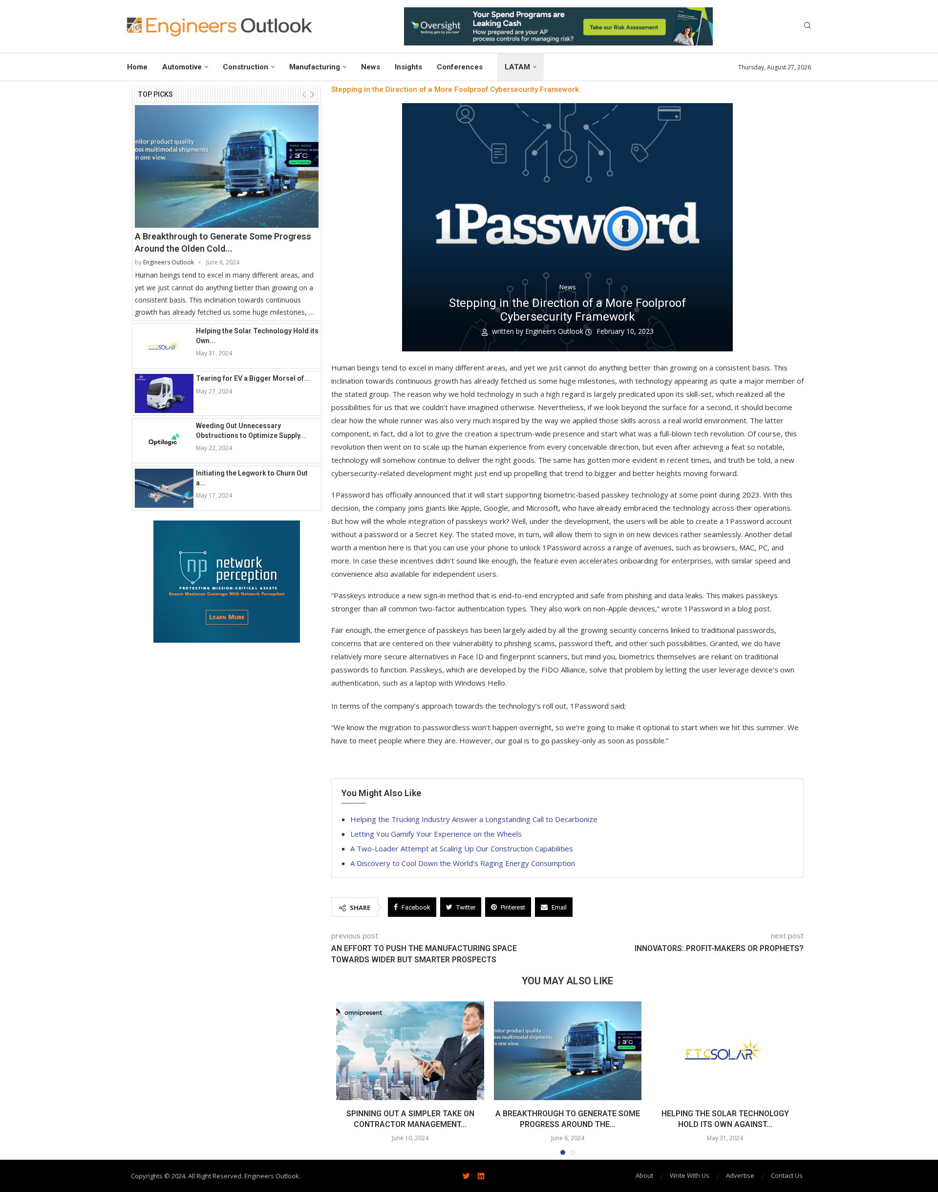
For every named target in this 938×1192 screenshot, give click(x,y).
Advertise (740, 1175)
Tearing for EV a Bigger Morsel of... (253, 378)
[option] (558, 26)
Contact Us (787, 1175)
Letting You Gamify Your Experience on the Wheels (436, 834)
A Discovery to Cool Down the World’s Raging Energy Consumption (462, 863)
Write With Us (689, 1175)
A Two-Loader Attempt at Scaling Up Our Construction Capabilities (461, 848)
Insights (408, 67)
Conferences (460, 67)
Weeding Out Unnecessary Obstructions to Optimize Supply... (251, 430)
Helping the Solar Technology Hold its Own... (257, 336)
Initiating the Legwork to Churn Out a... (252, 478)
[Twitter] (466, 1176)
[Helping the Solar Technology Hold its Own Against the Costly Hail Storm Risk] (164, 346)
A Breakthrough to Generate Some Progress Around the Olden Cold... (223, 242)
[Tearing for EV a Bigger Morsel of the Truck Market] (164, 393)
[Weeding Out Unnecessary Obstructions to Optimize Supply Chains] (164, 440)
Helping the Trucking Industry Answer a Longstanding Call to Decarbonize (473, 819)
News (370, 67)
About (644, 1175)
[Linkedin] (480, 1176)
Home (137, 67)
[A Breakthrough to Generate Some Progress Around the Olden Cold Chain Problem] (227, 166)
